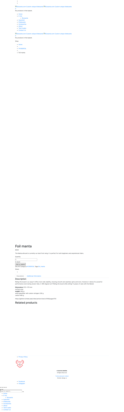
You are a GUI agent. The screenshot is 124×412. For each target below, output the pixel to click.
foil (39, 266)
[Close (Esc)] (6, 387)
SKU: (16, 266)
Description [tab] (20, 276)
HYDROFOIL (30, 266)
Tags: (36, 266)
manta (43, 266)
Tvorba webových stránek (61, 376)
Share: (17, 269)
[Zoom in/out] (0, 387)
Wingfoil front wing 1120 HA (62, 343)
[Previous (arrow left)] (0, 389)
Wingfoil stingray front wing (62, 316)
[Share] (4, 387)
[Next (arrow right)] (2, 389)
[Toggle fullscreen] (2, 387)
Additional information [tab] (34, 276)
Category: (23, 266)
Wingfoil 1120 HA (62, 351)
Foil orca (62, 308)
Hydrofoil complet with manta (62, 325)
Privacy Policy (23, 357)
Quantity (18, 257)
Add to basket (20, 264)
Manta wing (62, 335)
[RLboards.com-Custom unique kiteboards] (43, 6)
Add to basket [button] (63, 312)
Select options (49, 320)
